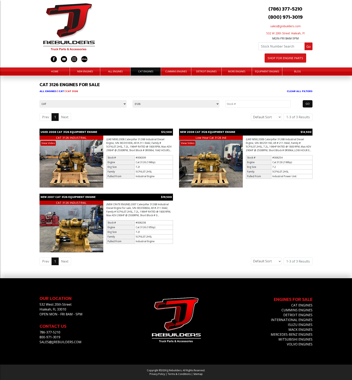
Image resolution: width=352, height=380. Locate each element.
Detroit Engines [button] (206, 71)
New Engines (85, 71)
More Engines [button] (236, 71)
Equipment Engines (267, 71)
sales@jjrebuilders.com (285, 26)
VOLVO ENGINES (299, 344)
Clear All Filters (299, 91)
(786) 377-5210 (285, 8)
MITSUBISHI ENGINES (295, 339)
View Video (48, 143)
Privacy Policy (157, 374)
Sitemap (198, 374)
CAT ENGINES (301, 305)
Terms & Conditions (179, 374)
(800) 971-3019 (285, 17)
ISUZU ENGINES (300, 324)
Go (308, 46)
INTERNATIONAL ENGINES (291, 320)
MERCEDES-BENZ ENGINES (291, 334)
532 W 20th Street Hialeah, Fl (285, 33)
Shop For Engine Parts (285, 58)
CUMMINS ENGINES (297, 310)
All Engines (115, 71)
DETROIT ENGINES (297, 315)
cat (62, 91)
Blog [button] (297, 71)
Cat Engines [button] (145, 71)
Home (54, 71)
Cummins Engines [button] (176, 71)
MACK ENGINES (300, 329)
